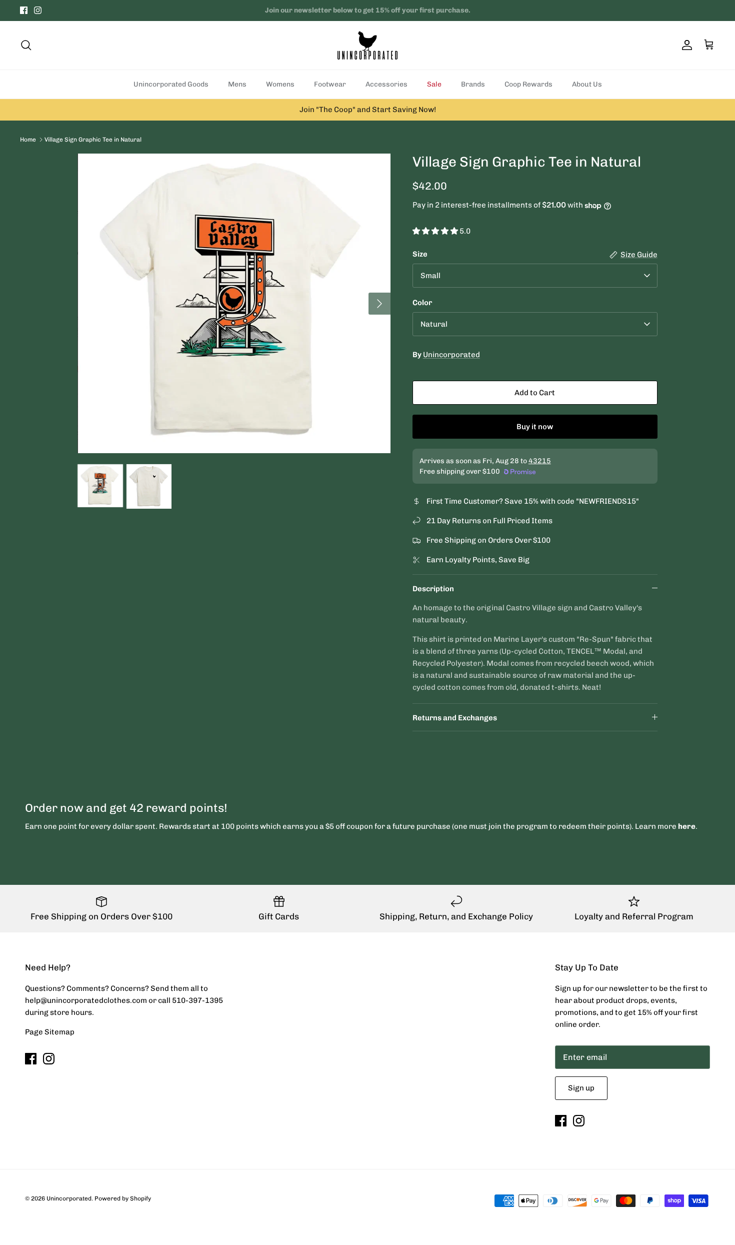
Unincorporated (451, 354)
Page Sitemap (49, 1031)
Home (28, 139)
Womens (280, 84)
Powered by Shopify (122, 1198)
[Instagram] (38, 10)
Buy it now (534, 426)
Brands (473, 84)
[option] (234, 303)
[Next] (379, 304)
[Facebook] (24, 10)
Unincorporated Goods (171, 84)
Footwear (330, 84)
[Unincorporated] (368, 45)
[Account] (685, 45)
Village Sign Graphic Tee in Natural (93, 139)
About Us (587, 84)
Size (420, 254)
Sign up (581, 1087)
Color (422, 302)
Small (430, 275)
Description (433, 588)
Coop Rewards (528, 84)
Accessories (387, 84)
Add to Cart (534, 392)
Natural (434, 324)
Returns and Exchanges (454, 717)
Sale (434, 84)
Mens (237, 84)
